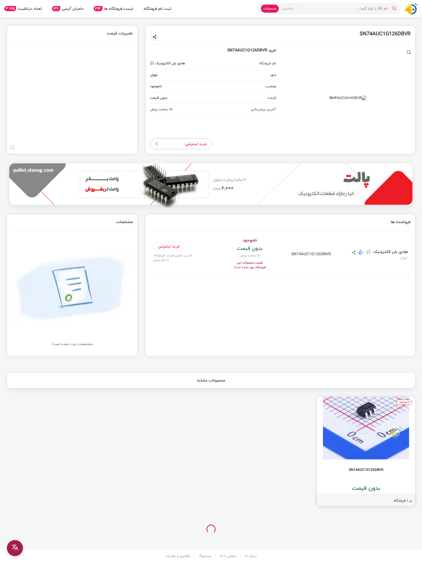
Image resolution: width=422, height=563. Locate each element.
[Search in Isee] (394, 8)
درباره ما (251, 556)
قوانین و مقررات (177, 556)
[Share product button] (154, 37)
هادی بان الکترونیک (390, 251)
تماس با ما (228, 556)
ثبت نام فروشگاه (157, 8)
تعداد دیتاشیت (24, 8)
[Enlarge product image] (409, 53)
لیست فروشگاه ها (114, 8)
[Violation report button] (153, 63)
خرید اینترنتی (196, 144)
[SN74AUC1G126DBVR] (366, 451)
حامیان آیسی (68, 8)
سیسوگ (204, 556)
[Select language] (15, 548)
